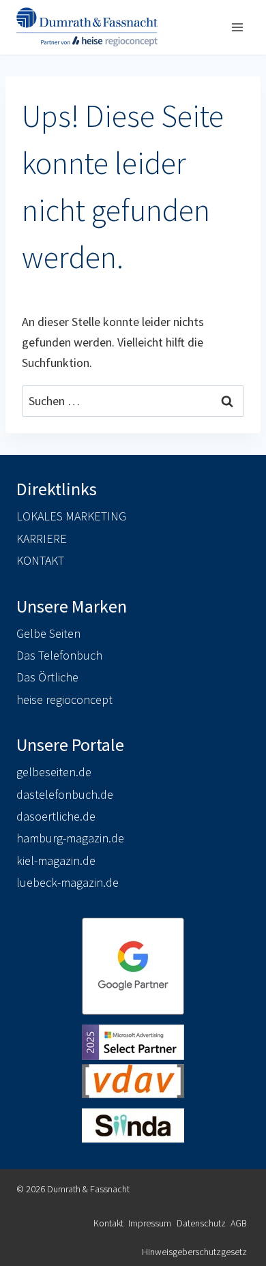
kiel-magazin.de (55, 860)
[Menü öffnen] (237, 27)
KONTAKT (40, 560)
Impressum (149, 1223)
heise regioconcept (64, 699)
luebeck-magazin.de (67, 882)
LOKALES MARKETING (71, 516)
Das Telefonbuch (59, 655)
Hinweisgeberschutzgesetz (194, 1252)
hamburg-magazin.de (70, 838)
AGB (239, 1223)
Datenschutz (201, 1223)
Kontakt (108, 1223)
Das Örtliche (47, 677)
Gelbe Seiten (48, 633)
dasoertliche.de (55, 816)
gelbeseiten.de (53, 772)
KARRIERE (41, 538)
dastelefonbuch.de (64, 794)
